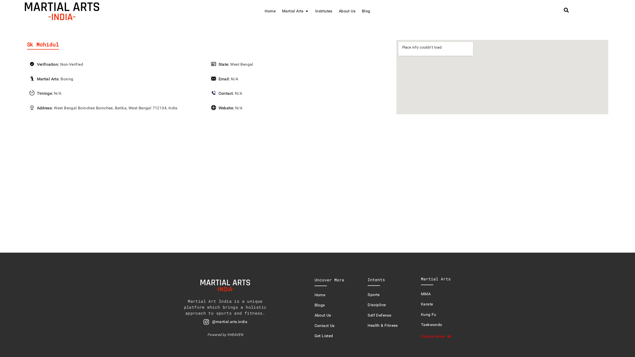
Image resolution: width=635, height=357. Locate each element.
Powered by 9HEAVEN (225, 335)
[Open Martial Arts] (307, 11)
